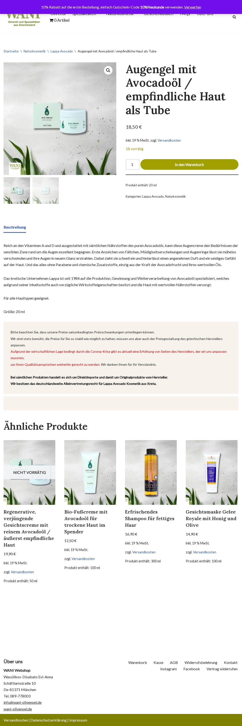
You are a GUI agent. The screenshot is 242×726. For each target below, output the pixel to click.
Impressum (78, 720)
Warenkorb (137, 662)
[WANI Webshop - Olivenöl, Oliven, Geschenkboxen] (23, 17)
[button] (108, 70)
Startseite (11, 51)
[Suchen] (234, 17)
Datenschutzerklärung (48, 720)
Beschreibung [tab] (15, 227)
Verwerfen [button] (192, 7)
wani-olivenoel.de (18, 709)
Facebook (191, 669)
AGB (174, 662)
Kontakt (231, 662)
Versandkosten (169, 140)
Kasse (158, 662)
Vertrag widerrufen (222, 669)
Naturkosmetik (35, 51)
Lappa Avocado (62, 51)
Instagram (168, 669)
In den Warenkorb (189, 164)
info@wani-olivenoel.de (23, 702)
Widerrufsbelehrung (201, 662)
